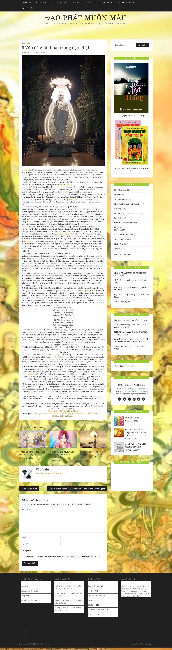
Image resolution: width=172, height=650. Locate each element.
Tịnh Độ (117, 249)
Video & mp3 (61, 3)
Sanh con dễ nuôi (29, 489)
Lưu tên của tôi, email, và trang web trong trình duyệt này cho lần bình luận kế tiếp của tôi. (62, 556)
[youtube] (143, 399)
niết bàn (83, 413)
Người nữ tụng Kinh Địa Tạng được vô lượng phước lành (62, 455)
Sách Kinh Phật (43, 3)
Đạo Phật (26, 43)
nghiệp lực (31, 374)
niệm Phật (135, 394)
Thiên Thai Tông (121, 239)
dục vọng (27, 241)
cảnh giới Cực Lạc (42, 413)
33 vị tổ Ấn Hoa (106, 3)
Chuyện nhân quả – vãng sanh (126, 204)
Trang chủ (27, 3)
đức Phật (58, 357)
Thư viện (90, 3)
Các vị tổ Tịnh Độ (126, 3)
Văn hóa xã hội (120, 254)
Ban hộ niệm (27, 8)
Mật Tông (118, 230)
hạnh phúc (73, 199)
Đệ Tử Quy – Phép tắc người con (127, 213)
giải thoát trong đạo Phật (69, 413)
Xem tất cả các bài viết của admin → (50, 473)
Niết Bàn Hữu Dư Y (95, 413)
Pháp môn (76, 3)
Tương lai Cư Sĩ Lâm (139, 320)
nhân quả (60, 234)
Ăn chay (117, 195)
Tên (24, 538)
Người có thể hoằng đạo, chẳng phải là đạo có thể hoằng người (77, 489)
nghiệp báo (69, 234)
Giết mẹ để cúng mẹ (122, 302)
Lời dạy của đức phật (122, 223)
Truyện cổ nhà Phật (29, 600)
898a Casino (119, 325)
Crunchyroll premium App (125, 339)
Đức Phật (117, 218)
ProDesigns (148, 644)
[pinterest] (138, 399)
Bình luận (26, 509)
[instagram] (134, 399)
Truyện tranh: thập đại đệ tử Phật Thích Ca (131, 169)
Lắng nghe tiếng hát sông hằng (131, 116)
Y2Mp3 (117, 332)
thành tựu (144, 389)
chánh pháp (127, 389)
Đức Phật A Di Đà (134, 417)
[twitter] (124, 399)
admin (25, 52)
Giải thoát (26, 170)
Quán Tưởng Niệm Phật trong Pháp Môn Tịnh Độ (136, 432)
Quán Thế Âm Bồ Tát (122, 235)
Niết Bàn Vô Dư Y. (59, 416)
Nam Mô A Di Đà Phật (57, 411)
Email (25, 544)
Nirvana (70, 416)
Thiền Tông (119, 244)
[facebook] (119, 399)
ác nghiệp (86, 290)
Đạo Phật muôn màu (86, 18)
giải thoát (136, 389)
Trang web (26, 551)
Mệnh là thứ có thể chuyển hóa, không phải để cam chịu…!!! (92, 455)
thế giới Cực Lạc (65, 185)
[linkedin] (129, 399)
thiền (134, 391)
